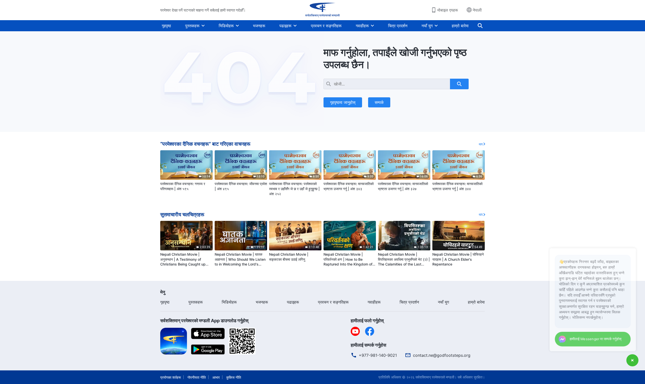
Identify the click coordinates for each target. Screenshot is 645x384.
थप (481, 144)
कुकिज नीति (233, 377)
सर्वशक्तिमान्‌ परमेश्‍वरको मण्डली (434, 377)
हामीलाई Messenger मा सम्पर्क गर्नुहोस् (591, 338)
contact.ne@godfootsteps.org (441, 355)
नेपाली (477, 10)
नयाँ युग (427, 25)
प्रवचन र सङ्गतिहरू (326, 25)
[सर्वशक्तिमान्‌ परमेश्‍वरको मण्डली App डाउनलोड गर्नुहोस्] (173, 340)
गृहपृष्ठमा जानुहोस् (343, 102)
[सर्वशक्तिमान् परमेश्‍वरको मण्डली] (322, 10)
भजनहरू (259, 25)
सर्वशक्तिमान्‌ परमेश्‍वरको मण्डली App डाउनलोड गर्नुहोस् (204, 320)
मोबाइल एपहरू (447, 10)
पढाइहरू (285, 25)
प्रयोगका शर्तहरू (170, 377)
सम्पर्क (379, 102)
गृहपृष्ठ (166, 25)
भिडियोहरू (226, 25)
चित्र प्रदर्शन (397, 25)
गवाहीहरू (362, 25)
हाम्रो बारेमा (460, 25)
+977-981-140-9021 (378, 355)
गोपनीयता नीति (196, 377)
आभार (216, 377)
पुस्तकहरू (192, 25)
